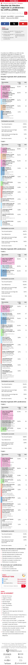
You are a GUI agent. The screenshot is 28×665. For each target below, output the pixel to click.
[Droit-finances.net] (20, 657)
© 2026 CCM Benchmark (21, 647)
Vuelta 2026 (5, 609)
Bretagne (20, 3)
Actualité (5, 579)
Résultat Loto (5, 613)
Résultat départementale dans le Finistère (13, 552)
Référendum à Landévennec (9, 562)
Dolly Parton (5, 607)
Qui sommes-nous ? (6, 643)
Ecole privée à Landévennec (9, 568)
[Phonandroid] (20, 663)
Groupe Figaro (12, 647)
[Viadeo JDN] (20, 660)
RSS (16, 644)
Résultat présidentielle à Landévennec (12, 554)
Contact (6, 644)
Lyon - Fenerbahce (7, 605)
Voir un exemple (21, 579)
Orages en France (6, 598)
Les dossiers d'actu (8, 583)
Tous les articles (11, 644)
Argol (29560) (10, 16)
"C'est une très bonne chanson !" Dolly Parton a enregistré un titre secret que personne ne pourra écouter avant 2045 (14, 616)
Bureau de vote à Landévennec (10, 550)
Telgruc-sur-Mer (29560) (12, 18)
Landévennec (18, 34)
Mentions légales (4, 647)
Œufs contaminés (7, 599)
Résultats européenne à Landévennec (12, 558)
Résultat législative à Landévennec (11, 556)
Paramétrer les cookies (16, 646)
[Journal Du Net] (7, 657)
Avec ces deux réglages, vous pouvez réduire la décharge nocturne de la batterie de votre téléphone (14, 633)
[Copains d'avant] (7, 660)
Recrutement (21, 644)
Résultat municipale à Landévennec (11, 560)
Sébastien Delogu (6, 603)
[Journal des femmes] (7, 654)
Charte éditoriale (18, 643)
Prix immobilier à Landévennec (10, 570)
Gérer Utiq (24, 646)
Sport (4, 581)
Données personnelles (6, 646)
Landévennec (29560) (7, 567)
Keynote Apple (6, 601)
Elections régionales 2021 (10, 3)
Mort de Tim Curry (7, 596)
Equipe (12, 643)
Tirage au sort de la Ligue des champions (12, 611)
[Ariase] (7, 663)
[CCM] (20, 654)
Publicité (24, 643)
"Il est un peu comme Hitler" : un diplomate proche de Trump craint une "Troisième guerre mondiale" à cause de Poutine (14, 622)
